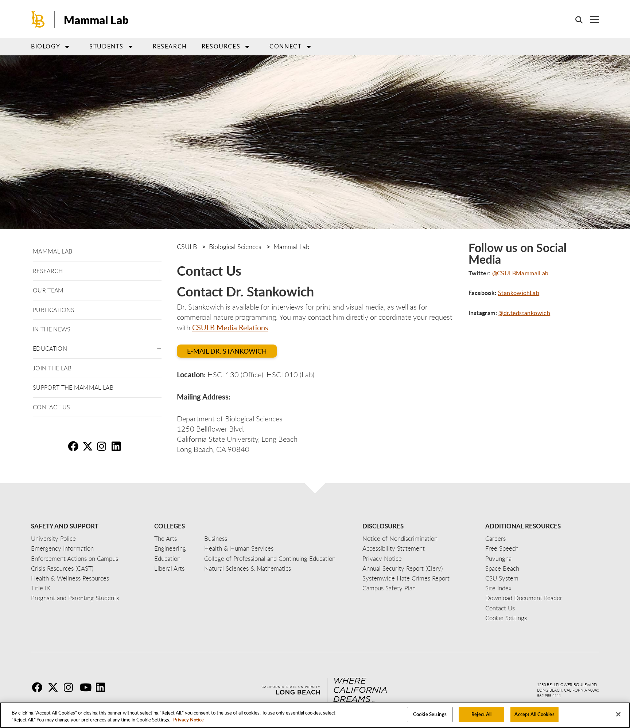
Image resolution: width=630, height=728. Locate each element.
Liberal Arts (169, 568)
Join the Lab (52, 368)
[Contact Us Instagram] (103, 446)
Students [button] (106, 46)
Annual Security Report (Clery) (402, 568)
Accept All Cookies (534, 714)
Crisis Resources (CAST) (62, 568)
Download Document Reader (523, 598)
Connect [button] (285, 46)
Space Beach (502, 568)
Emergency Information (62, 548)
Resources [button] (221, 46)
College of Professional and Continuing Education (269, 558)
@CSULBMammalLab (520, 273)
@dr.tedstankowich (524, 313)
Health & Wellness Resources (70, 578)
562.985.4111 (549, 695)
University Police (53, 538)
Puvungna (498, 558)
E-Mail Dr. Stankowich (227, 351)
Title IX (40, 588)
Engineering (170, 548)
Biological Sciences (235, 246)
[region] (315, 715)
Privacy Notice (188, 720)
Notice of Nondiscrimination (400, 538)
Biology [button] (45, 46)
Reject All (481, 714)
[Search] (575, 19)
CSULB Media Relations (230, 327)
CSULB (187, 246)
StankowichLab (518, 293)
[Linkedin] (103, 687)
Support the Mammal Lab (73, 387)
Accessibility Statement (393, 548)
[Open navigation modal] (591, 19)
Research (170, 46)
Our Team (48, 290)
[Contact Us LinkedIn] (118, 446)
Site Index (498, 588)
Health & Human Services (238, 548)
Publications (53, 310)
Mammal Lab (96, 19)
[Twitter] (55, 687)
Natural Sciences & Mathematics (247, 568)
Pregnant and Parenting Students (75, 598)
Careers (495, 538)
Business (215, 538)
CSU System (501, 578)
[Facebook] (39, 687)
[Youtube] (87, 687)
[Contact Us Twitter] (89, 446)
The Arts (165, 538)
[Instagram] (71, 687)
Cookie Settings (430, 714)
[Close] (618, 714)
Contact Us (51, 407)
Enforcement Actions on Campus (74, 558)
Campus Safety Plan (389, 588)
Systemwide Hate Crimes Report (406, 578)
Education (167, 558)
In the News (52, 329)
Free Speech (501, 548)
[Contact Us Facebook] (74, 446)
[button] (159, 269)
